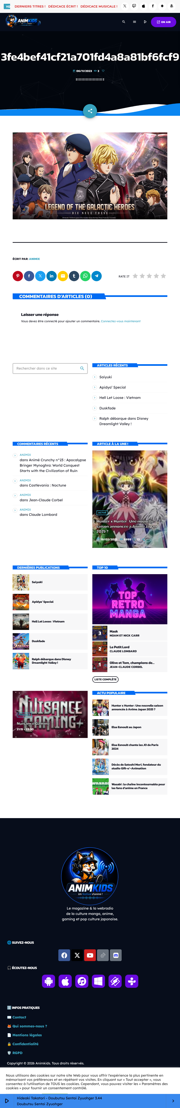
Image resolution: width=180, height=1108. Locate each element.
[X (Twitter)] (125, 6)
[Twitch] (134, 6)
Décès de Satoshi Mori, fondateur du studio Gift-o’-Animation (136, 767)
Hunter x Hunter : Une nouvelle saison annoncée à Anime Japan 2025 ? (127, 526)
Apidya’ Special (112, 387)
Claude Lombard (43, 514)
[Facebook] (153, 6)
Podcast (24, 715)
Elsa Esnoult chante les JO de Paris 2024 (135, 747)
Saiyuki (105, 377)
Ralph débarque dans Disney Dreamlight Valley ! (51, 661)
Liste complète (105, 679)
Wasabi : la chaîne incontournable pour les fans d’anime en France (138, 786)
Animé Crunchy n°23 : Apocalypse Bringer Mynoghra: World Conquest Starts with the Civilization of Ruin (53, 465)
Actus (102, 513)
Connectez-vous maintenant (121, 321)
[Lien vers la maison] (23, 22)
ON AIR (164, 22)
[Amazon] (172, 6)
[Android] (162, 6)
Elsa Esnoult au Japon (126, 727)
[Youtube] (90, 955)
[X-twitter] (77, 955)
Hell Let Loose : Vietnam (120, 397)
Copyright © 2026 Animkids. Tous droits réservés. (45, 1063)
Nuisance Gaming (33, 723)
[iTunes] (144, 6)
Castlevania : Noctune (47, 485)
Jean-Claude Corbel (46, 500)
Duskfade (107, 408)
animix (34, 259)
